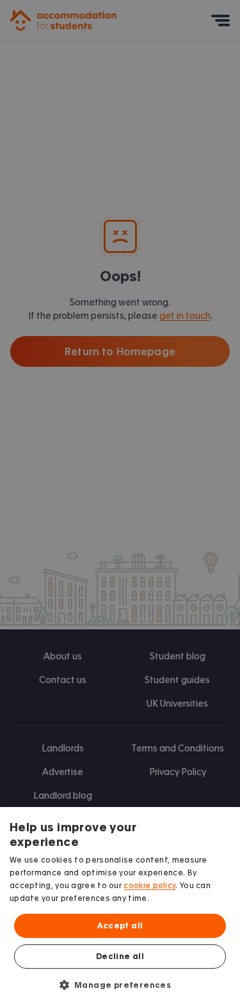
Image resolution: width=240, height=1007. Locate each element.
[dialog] (120, 907)
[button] (120, 984)
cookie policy (149, 885)
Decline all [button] (120, 956)
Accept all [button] (120, 926)
